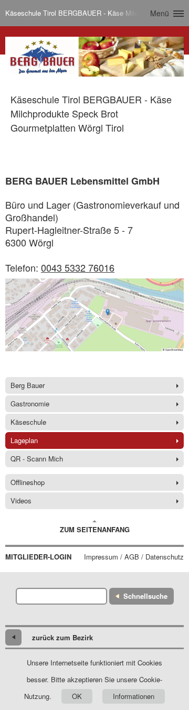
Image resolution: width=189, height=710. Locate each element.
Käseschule (28, 422)
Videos (21, 500)
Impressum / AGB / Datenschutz (134, 557)
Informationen (133, 696)
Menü (159, 13)
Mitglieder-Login (38, 557)
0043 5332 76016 (77, 267)
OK (77, 696)
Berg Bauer (27, 385)
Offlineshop (27, 482)
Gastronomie (29, 403)
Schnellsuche (145, 596)
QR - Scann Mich (36, 459)
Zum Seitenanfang (95, 529)
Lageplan (24, 440)
